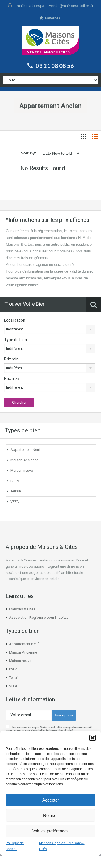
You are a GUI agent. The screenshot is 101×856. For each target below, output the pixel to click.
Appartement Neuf (25, 450)
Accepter (50, 800)
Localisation (14, 320)
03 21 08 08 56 (55, 65)
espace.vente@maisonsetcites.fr (64, 5)
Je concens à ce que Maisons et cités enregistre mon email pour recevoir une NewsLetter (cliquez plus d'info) (49, 729)
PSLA (14, 481)
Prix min (11, 359)
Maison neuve (21, 470)
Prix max (12, 378)
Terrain (15, 491)
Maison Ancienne (24, 460)
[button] (92, 738)
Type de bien (15, 339)
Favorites (52, 18)
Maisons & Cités (22, 609)
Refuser (50, 815)
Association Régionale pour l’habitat (38, 617)
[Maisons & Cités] (50, 42)
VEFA (14, 501)
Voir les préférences (50, 830)
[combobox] (49, 329)
